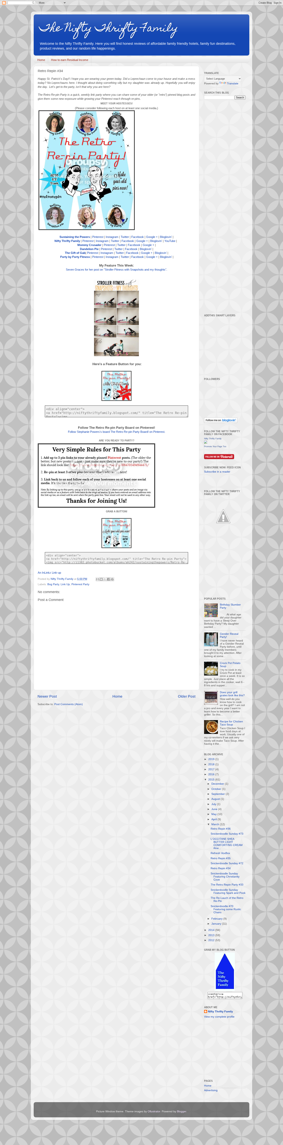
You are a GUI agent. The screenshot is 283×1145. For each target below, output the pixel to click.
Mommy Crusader (89, 245)
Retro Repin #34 (221, 868)
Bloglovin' (166, 236)
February (217, 918)
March (215, 824)
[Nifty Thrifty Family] (205, 442)
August (216, 799)
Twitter (125, 236)
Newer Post (47, 696)
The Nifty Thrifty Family (108, 29)
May (214, 814)
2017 (211, 769)
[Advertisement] (233, 206)
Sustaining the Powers (74, 236)
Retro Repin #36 (221, 828)
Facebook (137, 236)
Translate (232, 83)
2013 (211, 935)
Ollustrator (154, 1111)
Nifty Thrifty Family (67, 241)
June (214, 809)
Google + (152, 236)
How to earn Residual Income (69, 59)
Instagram (112, 236)
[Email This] (98, 579)
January (216, 923)
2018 (211, 764)
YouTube (169, 241)
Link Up (65, 584)
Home (41, 59)
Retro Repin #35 (221, 858)
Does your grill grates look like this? (232, 694)
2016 (211, 774)
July (214, 804)
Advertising (211, 1090)
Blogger (181, 1111)
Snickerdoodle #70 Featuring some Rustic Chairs (226, 909)
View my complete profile (219, 1016)
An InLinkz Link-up (49, 572)
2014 (211, 930)
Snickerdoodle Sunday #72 (227, 863)
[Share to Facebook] (109, 579)
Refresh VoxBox (220, 853)
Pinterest (97, 236)
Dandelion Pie (89, 249)
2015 (211, 779)
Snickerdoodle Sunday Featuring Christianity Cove (225, 876)
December (218, 783)
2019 (211, 759)
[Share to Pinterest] (112, 579)
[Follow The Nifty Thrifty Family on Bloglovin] (220, 422)
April (214, 819)
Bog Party (53, 584)
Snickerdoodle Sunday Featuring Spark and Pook (228, 891)
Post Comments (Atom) (68, 704)
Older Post (186, 696)
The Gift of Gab (75, 252)
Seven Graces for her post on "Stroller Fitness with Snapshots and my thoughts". (116, 269)
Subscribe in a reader (217, 471)
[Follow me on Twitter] (223, 534)
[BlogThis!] (101, 579)
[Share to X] (105, 579)
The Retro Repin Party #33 (227, 884)
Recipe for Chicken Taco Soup (231, 723)
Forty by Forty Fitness (75, 256)
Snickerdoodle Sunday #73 (227, 833)
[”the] (225, 990)
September (218, 794)
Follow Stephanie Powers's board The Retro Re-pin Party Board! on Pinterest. (116, 431)
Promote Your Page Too (215, 446)
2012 (211, 940)
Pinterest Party (80, 584)
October (216, 789)
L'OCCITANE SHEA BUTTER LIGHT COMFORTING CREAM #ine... (227, 844)
